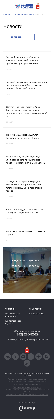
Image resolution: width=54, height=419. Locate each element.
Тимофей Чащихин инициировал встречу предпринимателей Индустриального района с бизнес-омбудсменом (26, 85)
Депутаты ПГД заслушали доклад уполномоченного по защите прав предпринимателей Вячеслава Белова (25, 159)
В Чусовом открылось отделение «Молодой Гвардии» (26, 266)
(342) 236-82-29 (27, 334)
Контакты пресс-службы (13, 322)
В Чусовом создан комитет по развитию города (26, 233)
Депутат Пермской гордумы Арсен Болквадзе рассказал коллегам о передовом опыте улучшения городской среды (26, 112)
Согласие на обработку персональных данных (27, 394)
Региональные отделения (12, 314)
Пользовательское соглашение (27, 384)
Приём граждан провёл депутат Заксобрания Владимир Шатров (22, 136)
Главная (7, 14)
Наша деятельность (23, 14)
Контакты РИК (36, 313)
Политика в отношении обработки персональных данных (27, 390)
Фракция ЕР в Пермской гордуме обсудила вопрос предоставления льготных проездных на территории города (24, 186)
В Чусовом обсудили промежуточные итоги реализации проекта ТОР (25, 211)
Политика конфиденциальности (27, 387)
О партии (10, 309)
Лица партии (35, 309)
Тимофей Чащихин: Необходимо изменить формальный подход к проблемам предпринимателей (22, 60)
